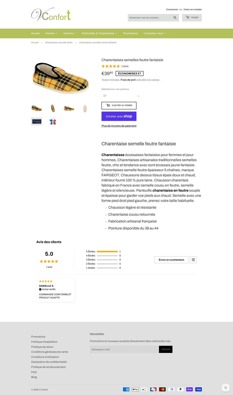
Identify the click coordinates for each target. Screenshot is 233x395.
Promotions (130, 33)
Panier (194, 17)
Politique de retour (42, 346)
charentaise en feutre (170, 190)
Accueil (35, 33)
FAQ (34, 372)
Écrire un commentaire (171, 260)
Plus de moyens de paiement (118, 125)
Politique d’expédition (44, 341)
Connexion (172, 9)
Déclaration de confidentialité (49, 361)
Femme (50, 33)
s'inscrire (165, 349)
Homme (68, 33)
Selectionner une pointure (115, 89)
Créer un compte (193, 9)
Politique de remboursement (48, 367)
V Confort (43, 390)
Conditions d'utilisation (45, 356)
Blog (34, 377)
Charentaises (113, 155)
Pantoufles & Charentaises (98, 33)
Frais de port (128, 79)
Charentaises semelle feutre (58, 42)
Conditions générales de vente (49, 351)
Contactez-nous (154, 33)
